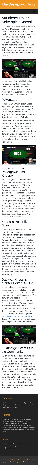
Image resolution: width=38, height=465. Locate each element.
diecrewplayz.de (17, 462)
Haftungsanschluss (15, 460)
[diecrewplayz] (19, 4)
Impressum (6, 460)
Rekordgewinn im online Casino (16, 316)
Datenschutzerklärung (29, 460)
